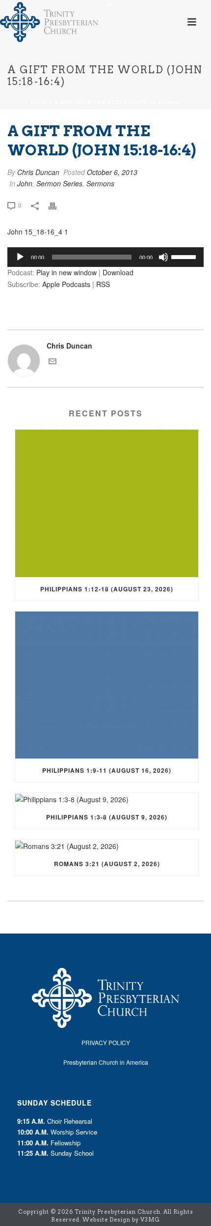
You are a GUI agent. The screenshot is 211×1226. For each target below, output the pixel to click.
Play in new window (66, 272)
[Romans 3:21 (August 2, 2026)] (106, 846)
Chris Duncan (38, 172)
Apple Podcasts (66, 284)
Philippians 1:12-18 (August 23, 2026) (106, 588)
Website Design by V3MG (121, 1219)
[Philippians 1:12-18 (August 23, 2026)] (106, 503)
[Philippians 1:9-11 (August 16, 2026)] (106, 685)
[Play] (20, 257)
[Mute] (163, 257)
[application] (105, 257)
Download (118, 272)
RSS (103, 284)
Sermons (100, 183)
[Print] (57, 204)
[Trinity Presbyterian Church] (49, 22)
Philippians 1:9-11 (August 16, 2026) (106, 770)
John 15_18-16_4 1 (37, 231)
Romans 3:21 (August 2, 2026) (107, 863)
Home (38, 102)
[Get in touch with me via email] (52, 362)
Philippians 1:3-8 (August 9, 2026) (106, 817)
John (24, 183)
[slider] (185, 256)
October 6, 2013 (112, 172)
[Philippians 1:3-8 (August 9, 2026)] (106, 799)
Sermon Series (59, 183)
